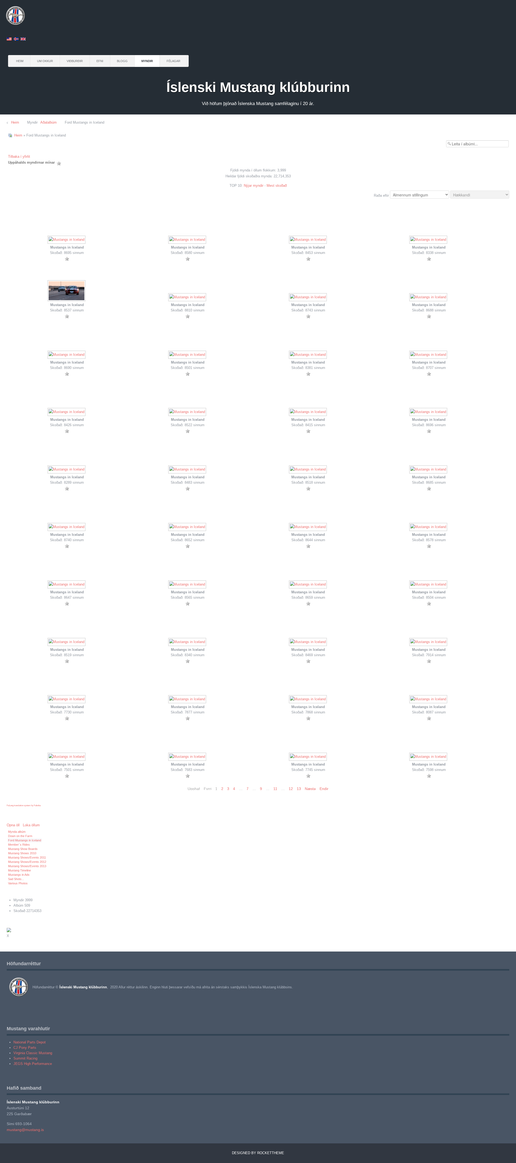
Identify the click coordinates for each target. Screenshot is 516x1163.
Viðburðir (75, 61)
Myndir (147, 61)
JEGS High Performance (32, 1064)
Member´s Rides (19, 844)
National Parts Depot (29, 1042)
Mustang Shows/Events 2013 (27, 866)
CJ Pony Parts (24, 1048)
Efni (99, 61)
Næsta (310, 788)
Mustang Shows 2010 (22, 853)
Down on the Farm (20, 836)
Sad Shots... (16, 879)
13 (299, 788)
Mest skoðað (277, 186)
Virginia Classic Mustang (32, 1053)
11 (275, 788)
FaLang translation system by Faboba (24, 805)
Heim (19, 61)
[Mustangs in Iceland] (67, 240)
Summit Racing (25, 1058)
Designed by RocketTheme (258, 1153)
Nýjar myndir (253, 186)
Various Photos (18, 883)
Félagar (173, 61)
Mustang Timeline (19, 870)
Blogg (122, 61)
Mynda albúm (17, 831)
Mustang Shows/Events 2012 (27, 861)
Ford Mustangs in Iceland (24, 840)
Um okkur (45, 61)
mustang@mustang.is (25, 1130)
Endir (324, 788)
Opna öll (14, 825)
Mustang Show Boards (23, 848)
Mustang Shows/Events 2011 (27, 857)
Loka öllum (31, 825)
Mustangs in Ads (19, 874)
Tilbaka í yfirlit (19, 157)
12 (291, 788)
